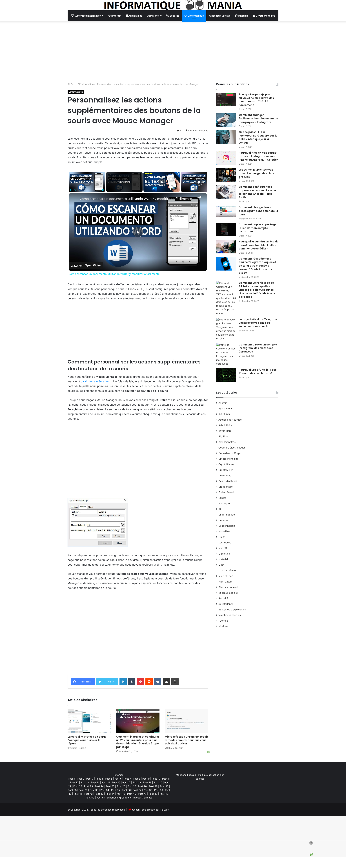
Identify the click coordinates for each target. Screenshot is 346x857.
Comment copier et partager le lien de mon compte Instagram (258, 228)
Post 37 (137, 790)
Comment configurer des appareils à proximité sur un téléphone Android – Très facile (257, 192)
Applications (135, 15)
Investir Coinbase (142, 797)
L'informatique (87, 84)
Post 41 (78, 793)
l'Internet (223, 520)
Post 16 (116, 782)
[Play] (71, 190)
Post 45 (120, 793)
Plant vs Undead (228, 587)
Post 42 (88, 793)
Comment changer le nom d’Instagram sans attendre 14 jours (258, 211)
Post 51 (100, 797)
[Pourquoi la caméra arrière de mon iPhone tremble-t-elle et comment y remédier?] (226, 246)
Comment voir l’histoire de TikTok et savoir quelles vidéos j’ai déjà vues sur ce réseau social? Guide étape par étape (257, 290)
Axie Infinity (225, 425)
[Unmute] (75, 190)
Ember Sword (226, 492)
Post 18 (137, 782)
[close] (311, 843)
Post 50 (90, 797)
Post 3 (90, 778)
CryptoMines (225, 469)
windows (223, 626)
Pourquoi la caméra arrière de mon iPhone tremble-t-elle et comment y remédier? (258, 245)
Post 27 (131, 786)
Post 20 (158, 782)
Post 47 (142, 793)
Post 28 (142, 786)
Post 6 (118, 778)
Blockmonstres (227, 442)
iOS (220, 509)
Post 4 (99, 778)
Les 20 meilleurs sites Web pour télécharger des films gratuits (256, 173)
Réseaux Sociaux (220, 15)
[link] (74, 198)
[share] (200, 197)
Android (222, 402)
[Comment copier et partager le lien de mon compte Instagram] (226, 229)
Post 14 (95, 782)
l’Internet (115, 15)
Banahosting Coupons (119, 797)
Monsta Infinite (227, 570)
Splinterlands (225, 603)
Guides (222, 497)
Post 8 (136, 778)
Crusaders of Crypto (230, 453)
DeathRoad (224, 475)
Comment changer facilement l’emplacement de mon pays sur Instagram (258, 118)
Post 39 (158, 790)
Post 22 (77, 786)
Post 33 (72, 790)
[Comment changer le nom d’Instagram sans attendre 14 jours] (226, 211)
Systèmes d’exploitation (87, 15)
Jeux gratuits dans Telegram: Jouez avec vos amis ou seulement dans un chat (258, 323)
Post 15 (105, 782)
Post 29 (153, 786)
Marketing (224, 553)
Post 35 (115, 790)
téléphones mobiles (229, 615)
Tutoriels (242, 15)
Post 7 (127, 778)
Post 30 (164, 786)
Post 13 (85, 782)
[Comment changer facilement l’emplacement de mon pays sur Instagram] (226, 120)
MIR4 (221, 564)
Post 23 (88, 786)
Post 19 (147, 782)
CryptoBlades (226, 464)
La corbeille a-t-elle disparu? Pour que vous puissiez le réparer (87, 740)
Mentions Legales (186, 774)
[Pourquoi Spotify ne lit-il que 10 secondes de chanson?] (226, 375)
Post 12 (74, 782)
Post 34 (104, 790)
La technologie (227, 525)
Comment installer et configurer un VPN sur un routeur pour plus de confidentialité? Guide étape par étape (137, 742)
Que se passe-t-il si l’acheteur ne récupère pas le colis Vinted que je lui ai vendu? (258, 137)
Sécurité (174, 15)
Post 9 (146, 778)
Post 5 (108, 778)
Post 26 (121, 786)
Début (73, 84)
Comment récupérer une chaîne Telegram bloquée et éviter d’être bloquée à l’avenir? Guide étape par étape (257, 265)
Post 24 (99, 786)
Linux (221, 536)
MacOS (222, 548)
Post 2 (80, 778)
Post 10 (156, 778)
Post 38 (147, 790)
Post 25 (110, 786)
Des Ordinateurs (227, 481)
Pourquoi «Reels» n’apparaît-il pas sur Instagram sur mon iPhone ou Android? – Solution (258, 156)
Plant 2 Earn (225, 581)
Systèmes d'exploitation (232, 609)
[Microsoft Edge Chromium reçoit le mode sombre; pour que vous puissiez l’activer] (186, 721)
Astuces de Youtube (230, 419)
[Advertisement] (173, 51)
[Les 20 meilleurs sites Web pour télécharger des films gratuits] (226, 175)
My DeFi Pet (225, 576)
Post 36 (126, 790)
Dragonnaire (225, 486)
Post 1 (71, 778)
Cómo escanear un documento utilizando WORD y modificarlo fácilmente (136, 199)
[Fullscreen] (103, 190)
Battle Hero (225, 430)
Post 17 (126, 782)
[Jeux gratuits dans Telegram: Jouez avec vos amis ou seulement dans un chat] (226, 329)
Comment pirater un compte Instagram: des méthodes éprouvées (258, 348)
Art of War (224, 414)
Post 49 (163, 793)
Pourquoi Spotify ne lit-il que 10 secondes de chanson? (258, 371)
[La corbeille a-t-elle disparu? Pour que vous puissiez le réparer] (89, 721)
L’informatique (195, 15)
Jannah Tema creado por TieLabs (150, 809)
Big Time (223, 436)
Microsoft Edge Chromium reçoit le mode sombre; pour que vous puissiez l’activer (186, 740)
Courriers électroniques (231, 447)
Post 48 (153, 793)
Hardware (224, 503)
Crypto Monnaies (265, 15)
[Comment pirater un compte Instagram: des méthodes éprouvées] (226, 354)
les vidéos (224, 531)
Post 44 (110, 793)
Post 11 (166, 778)
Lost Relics (224, 542)
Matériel (154, 15)
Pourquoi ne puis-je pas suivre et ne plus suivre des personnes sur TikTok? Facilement (256, 100)
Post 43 (99, 793)
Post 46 (131, 793)
